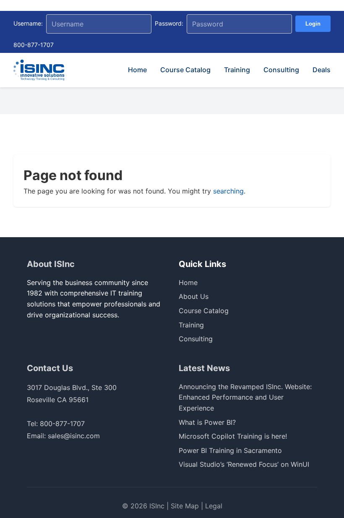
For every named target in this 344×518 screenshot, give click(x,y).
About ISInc (51, 264)
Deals (322, 69)
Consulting (281, 69)
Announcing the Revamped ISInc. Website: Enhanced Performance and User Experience (245, 397)
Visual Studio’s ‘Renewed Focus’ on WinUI (244, 464)
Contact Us (50, 368)
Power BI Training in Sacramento (230, 450)
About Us (193, 296)
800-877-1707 (33, 44)
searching (228, 191)
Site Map (185, 506)
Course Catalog (185, 69)
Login (313, 24)
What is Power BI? (207, 422)
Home (137, 69)
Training (237, 69)
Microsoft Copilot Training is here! (233, 436)
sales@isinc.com (74, 436)
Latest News (204, 368)
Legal (213, 506)
